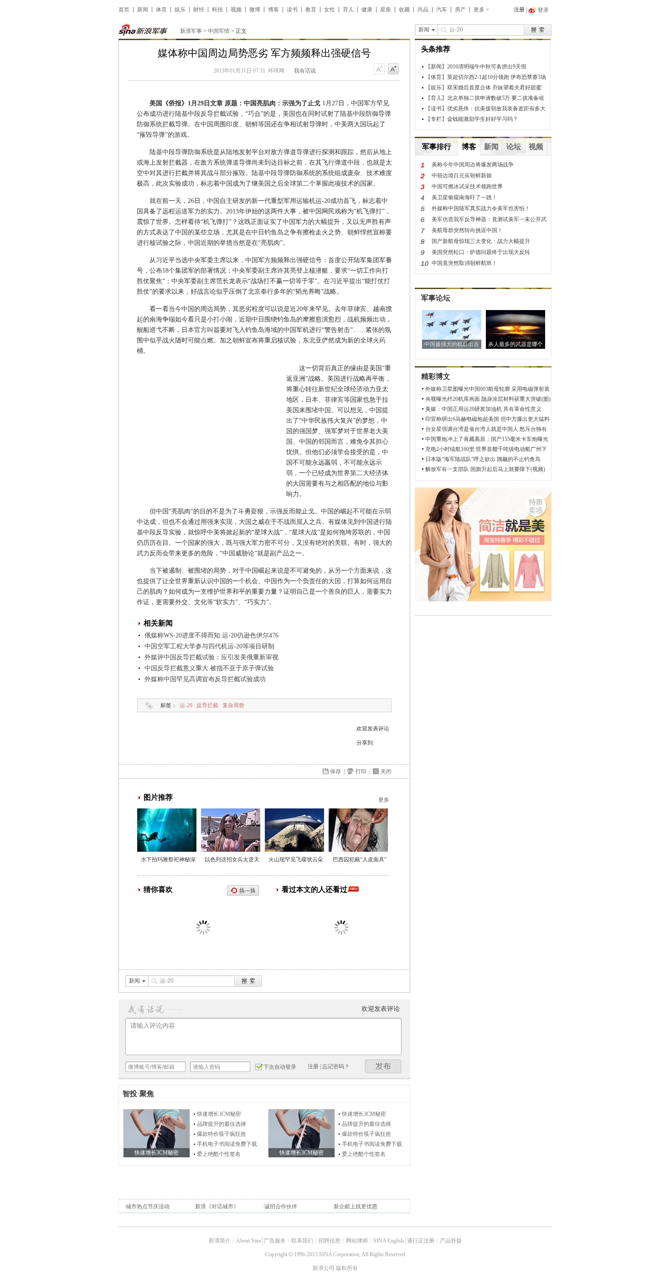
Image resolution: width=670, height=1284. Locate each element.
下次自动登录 (279, 1067)
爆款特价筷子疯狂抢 (221, 1134)
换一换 (243, 890)
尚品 (422, 9)
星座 (385, 9)
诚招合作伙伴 (280, 1206)
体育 (161, 9)
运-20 (186, 705)
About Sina (248, 1240)
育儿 (348, 9)
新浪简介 (220, 1240)
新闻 (142, 9)
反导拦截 (207, 705)
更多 (479, 9)
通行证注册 (420, 1240)
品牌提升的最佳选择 (221, 1124)
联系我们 (302, 1240)
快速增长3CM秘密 (219, 1114)
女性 (329, 9)
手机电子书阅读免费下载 (227, 1144)
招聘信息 (329, 1240)
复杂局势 (233, 705)
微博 (254, 9)
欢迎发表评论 (372, 728)
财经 (198, 9)
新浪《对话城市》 (217, 1206)
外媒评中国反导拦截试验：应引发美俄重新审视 (211, 657)
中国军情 (219, 31)
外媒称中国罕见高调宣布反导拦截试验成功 (205, 679)
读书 (292, 9)
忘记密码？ (336, 1066)
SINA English (388, 1240)
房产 (460, 9)
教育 (310, 9)
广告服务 (275, 1240)
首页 (124, 9)
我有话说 (305, 70)
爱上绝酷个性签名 (219, 1154)
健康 (366, 9)
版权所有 (347, 1268)
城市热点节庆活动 (148, 1206)
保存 (335, 771)
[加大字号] (393, 69)
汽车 (441, 9)
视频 (236, 9)
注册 (519, 9)
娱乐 (180, 9)
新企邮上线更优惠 (355, 1206)
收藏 (404, 9)
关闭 (386, 771)
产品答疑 (451, 1240)
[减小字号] (379, 69)
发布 (383, 1066)
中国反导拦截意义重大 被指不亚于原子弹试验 (209, 668)
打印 (361, 771)
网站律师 (357, 1240)
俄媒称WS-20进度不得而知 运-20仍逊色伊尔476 (211, 635)
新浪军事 (191, 31)
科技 (217, 9)
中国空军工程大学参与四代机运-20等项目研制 (209, 646)
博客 (273, 9)
